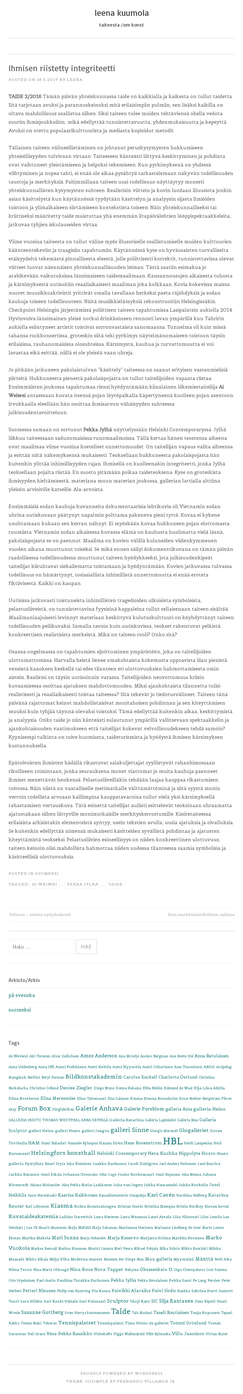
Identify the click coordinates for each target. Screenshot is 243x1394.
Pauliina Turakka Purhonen (83, 1280)
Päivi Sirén (164, 1290)
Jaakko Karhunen (110, 1163)
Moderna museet (87, 1259)
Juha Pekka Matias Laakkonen (86, 1185)
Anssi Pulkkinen (70, 1066)
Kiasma (61, 1205)
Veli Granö (36, 1334)
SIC (154, 1301)
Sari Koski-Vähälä (61, 1301)
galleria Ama (178, 1109)
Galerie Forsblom (144, 1109)
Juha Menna (191, 1174)
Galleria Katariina (126, 1119)
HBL (173, 1141)
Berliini (34, 1077)
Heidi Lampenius (198, 1143)
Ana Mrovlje (129, 1056)
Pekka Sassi (180, 1280)
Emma (136, 1098)
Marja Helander (93, 1238)
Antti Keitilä (99, 1066)
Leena (75, 79)
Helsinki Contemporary (122, 1153)
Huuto (208, 1153)
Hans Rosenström (143, 1143)
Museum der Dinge (119, 1259)
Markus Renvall (44, 1248)
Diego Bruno (104, 1088)
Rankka (183, 1291)
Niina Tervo (20, 1269)
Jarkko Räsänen (24, 1174)
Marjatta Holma (155, 1237)
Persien (214, 1280)
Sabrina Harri (204, 1290)
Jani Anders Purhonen (177, 1163)
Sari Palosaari (92, 1301)
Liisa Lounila (211, 1217)
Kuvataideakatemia (33, 1216)
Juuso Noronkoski (42, 1195)
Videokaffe (103, 1334)
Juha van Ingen (128, 1184)
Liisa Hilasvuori (185, 1217)
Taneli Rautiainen (171, 1312)
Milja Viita (59, 1259)
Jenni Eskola (51, 1174)
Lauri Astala (159, 1216)
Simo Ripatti (205, 1301)
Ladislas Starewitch (75, 1217)
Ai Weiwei (44, 884)
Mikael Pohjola (146, 1248)
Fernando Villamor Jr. (146, 1381)
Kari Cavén (161, 1195)
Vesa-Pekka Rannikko (69, 1333)
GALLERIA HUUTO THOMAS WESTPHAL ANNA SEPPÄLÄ (58, 1120)
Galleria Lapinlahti (160, 1120)
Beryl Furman (52, 1077)
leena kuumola (122, 12)
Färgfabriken (63, 1109)
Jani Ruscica (208, 1163)
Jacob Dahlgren (143, 1163)
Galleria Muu (187, 1120)
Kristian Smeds (130, 1206)
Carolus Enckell (140, 1077)
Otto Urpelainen (22, 1280)
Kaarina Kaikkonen (77, 1195)
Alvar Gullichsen (65, 1056)
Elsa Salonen (118, 1098)
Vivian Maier (217, 1334)
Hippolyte (189, 1153)
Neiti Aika (223, 1259)
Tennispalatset (77, 1323)
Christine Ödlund (44, 1088)
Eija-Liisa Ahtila (209, 1088)
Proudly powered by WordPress (121, 1373)
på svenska (22, 995)
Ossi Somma (216, 1269)
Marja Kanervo (123, 1238)
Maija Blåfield (79, 1227)
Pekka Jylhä (82, 884)
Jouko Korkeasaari (136, 1174)
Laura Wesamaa (133, 1217)
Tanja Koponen (205, 1312)
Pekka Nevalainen (152, 1280)
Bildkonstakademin (93, 1076)
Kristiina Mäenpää (159, 1206)
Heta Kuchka (163, 1153)
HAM (34, 1143)
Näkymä (132, 1269)
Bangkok (17, 1077)
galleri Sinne (129, 1130)
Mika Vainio (169, 1248)
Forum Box (34, 1108)
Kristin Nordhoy (189, 1206)
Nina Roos (81, 1269)
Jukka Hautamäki (161, 1184)
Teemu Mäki (31, 1323)
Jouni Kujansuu (167, 1174)
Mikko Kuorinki (194, 1248)
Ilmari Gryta (55, 1163)
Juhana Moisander (45, 1185)
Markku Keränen (188, 1237)
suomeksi (47, 873)
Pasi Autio (46, 1280)
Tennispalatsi (110, 1323)
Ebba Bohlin (153, 1088)
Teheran (50, 1323)
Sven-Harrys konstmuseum (87, 1312)
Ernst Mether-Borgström (199, 1098)
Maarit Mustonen (53, 1227)
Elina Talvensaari (91, 1098)
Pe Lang (199, 1280)
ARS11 (209, 1066)
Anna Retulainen (211, 1056)
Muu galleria (158, 1259)
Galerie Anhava (99, 1108)
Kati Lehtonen (37, 1206)
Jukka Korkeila (193, 1184)
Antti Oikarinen (157, 1066)
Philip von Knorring (73, 1291)
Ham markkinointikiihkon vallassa (200, 914)
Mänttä (204, 1259)
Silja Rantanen (176, 1301)
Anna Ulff (46, 1067)
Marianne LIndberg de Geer (177, 1227)
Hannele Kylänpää (83, 1143)
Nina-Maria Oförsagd (51, 1269)
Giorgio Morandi (164, 1131)
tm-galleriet (159, 1323)
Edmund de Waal (178, 1088)
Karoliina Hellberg (191, 1195)
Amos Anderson (98, 1056)
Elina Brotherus (24, 1098)
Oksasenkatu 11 (156, 1269)
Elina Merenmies (58, 1098)
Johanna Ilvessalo (80, 1174)
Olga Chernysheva (189, 1269)
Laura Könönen (106, 1217)
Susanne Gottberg (42, 1312)
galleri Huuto (67, 1130)
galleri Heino (41, 1130)
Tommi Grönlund (188, 1323)
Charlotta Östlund (178, 1077)
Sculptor (118, 1301)
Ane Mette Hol (181, 1056)
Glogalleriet (194, 1130)
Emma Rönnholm (161, 1098)
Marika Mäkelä (36, 1237)
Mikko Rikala (37, 1259)
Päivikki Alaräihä (131, 1290)
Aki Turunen (39, 1056)
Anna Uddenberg (23, 1067)
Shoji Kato (140, 1301)
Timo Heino (136, 1323)
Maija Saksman (104, 1227)
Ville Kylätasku (158, 1334)
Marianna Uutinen (136, 1227)
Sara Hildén (31, 1301)
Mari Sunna (65, 1238)
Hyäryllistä (34, 1163)
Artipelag (224, 1067)
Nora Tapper (108, 1269)
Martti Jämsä (100, 1248)
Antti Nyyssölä (126, 1066)
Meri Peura (123, 1248)
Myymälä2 (183, 1259)
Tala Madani (142, 1312)
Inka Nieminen (78, 1163)
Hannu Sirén (111, 1143)
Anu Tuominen (188, 1066)
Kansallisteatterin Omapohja (122, 1195)
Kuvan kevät (217, 1206)
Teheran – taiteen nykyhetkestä (40, 914)
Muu (140, 1259)
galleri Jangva (95, 1130)
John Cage (107, 1174)
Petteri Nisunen (39, 1290)
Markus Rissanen (72, 1248)
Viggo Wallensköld (129, 1334)
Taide (115, 884)
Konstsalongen (101, 1206)
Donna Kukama (128, 1088)
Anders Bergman (154, 1056)
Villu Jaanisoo (188, 1333)
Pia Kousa (101, 1290)
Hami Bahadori (53, 1143)
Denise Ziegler (76, 1088)
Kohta (80, 1206)
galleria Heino (209, 1109)
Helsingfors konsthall (63, 1152)
